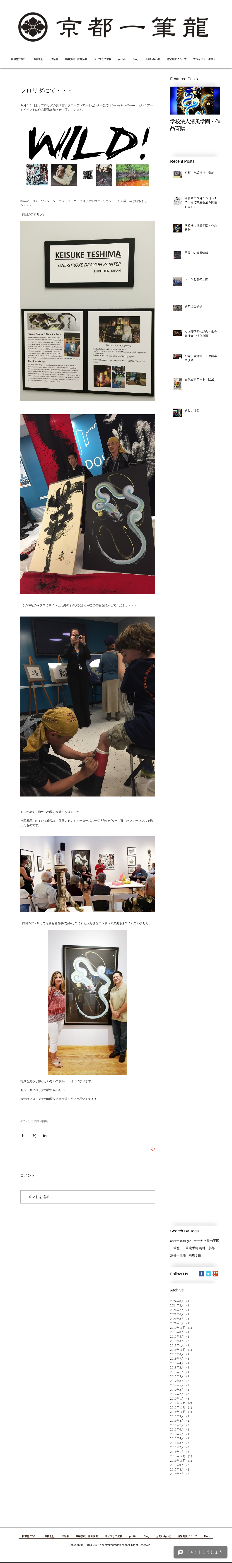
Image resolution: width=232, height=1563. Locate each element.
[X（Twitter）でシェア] (33, 1135)
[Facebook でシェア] (22, 1135)
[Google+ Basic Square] (215, 1273)
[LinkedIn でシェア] (45, 1135)
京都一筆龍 (178, 1255)
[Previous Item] (177, 100)
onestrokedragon (180, 1241)
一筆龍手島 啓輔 (193, 1248)
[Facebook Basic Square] (201, 1273)
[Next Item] (213, 100)
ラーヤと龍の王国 (206, 1241)
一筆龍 (175, 1248)
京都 (211, 1248)
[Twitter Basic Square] (208, 1273)
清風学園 (195, 1255)
